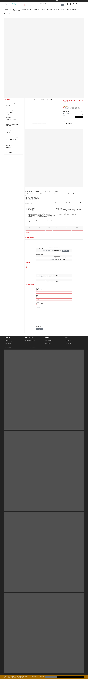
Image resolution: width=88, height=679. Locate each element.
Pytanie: (39, 303)
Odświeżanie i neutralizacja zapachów (39, 123)
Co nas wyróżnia (68, 340)
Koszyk (26, 341)
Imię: (39, 296)
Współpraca (67, 344)
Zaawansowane (37, 7)
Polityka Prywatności (8, 341)
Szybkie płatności (8, 343)
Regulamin (7, 340)
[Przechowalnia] (73, 4)
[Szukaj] (62, 5)
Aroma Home (31, 122)
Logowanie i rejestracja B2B (30, 340)
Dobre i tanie (43, 7)
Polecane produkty (49, 7)
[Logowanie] (67, 4)
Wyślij (40, 329)
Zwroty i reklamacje (48, 340)
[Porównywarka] (70, 4)
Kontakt (66, 341)
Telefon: (44, 321)
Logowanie (76, 0)
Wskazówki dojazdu (68, 343)
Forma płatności (48, 341)
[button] (71, 1)
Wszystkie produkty (26, 9)
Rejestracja (82, 0)
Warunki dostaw (48, 343)
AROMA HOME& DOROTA (59, 259)
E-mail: (39, 289)
